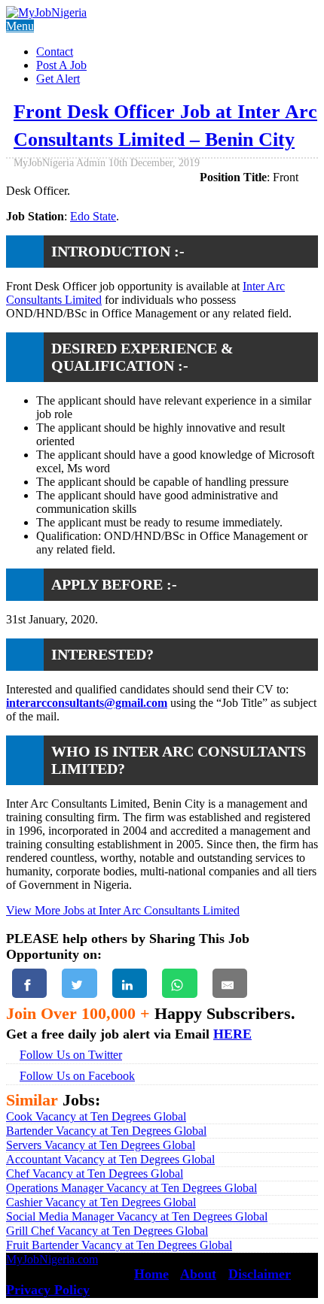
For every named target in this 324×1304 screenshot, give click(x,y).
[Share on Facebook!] (29, 983)
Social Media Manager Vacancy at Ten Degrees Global (136, 1216)
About (198, 1273)
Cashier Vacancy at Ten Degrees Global (101, 1202)
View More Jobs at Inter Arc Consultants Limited (123, 910)
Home (151, 1273)
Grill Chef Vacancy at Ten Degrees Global (107, 1230)
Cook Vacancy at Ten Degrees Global (96, 1116)
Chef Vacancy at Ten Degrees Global (94, 1173)
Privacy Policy (48, 1289)
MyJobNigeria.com (52, 1259)
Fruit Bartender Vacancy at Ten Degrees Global (119, 1245)
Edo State (93, 216)
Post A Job (61, 65)
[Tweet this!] (79, 983)
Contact (54, 51)
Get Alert (58, 78)
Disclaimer (259, 1273)
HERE (232, 1034)
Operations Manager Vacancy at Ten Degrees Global (131, 1187)
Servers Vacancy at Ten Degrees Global (100, 1145)
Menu (20, 26)
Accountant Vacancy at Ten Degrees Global (110, 1159)
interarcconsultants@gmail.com (86, 702)
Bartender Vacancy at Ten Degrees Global (106, 1130)
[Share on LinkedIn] (129, 983)
